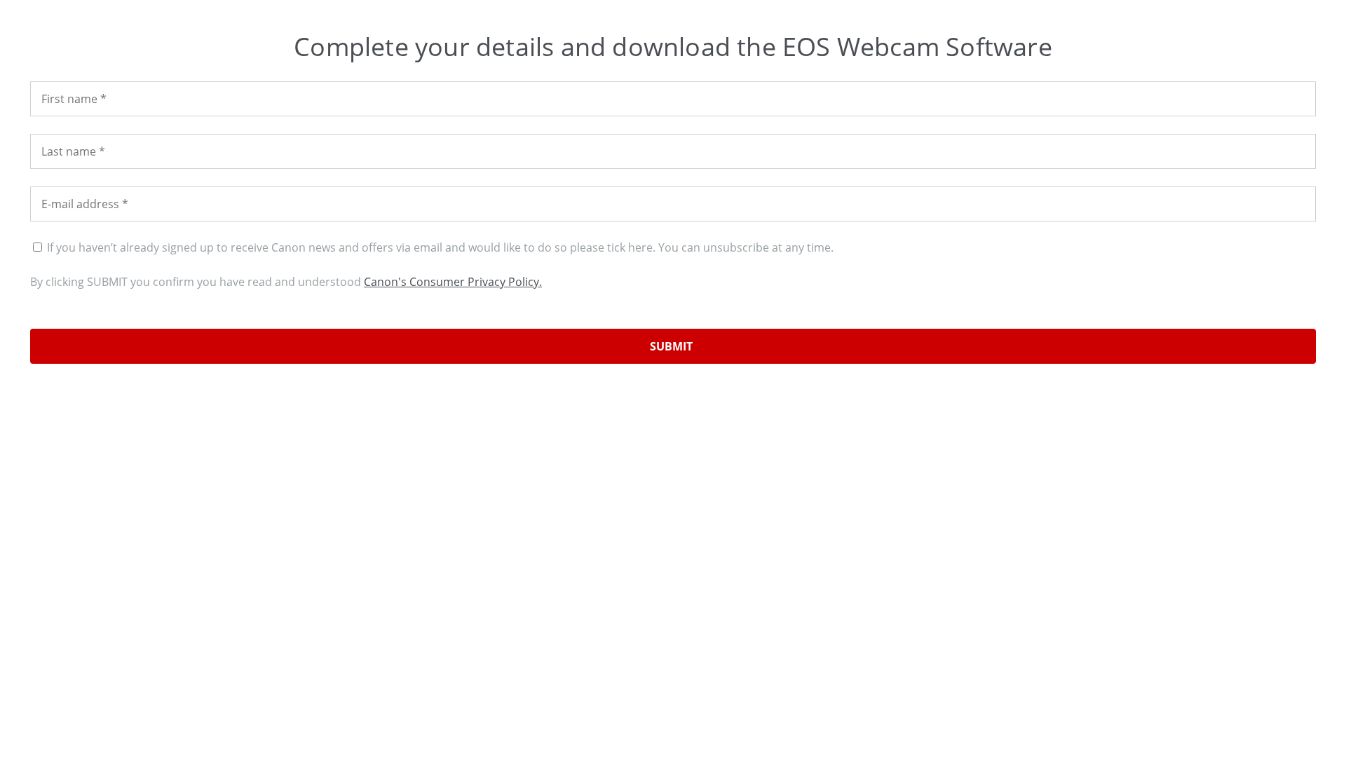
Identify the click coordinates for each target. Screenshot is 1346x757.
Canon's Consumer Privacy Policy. (453, 281)
